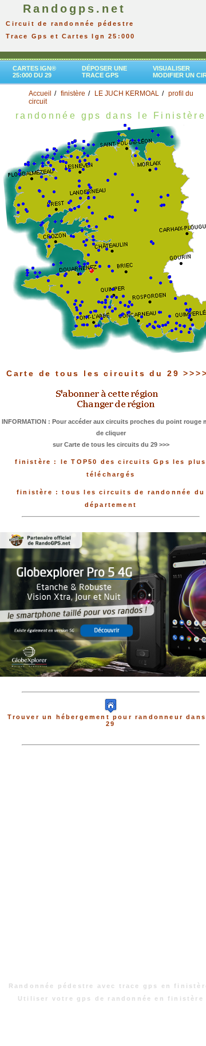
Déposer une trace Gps (104, 72)
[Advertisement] (103, 869)
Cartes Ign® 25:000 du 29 (34, 72)
